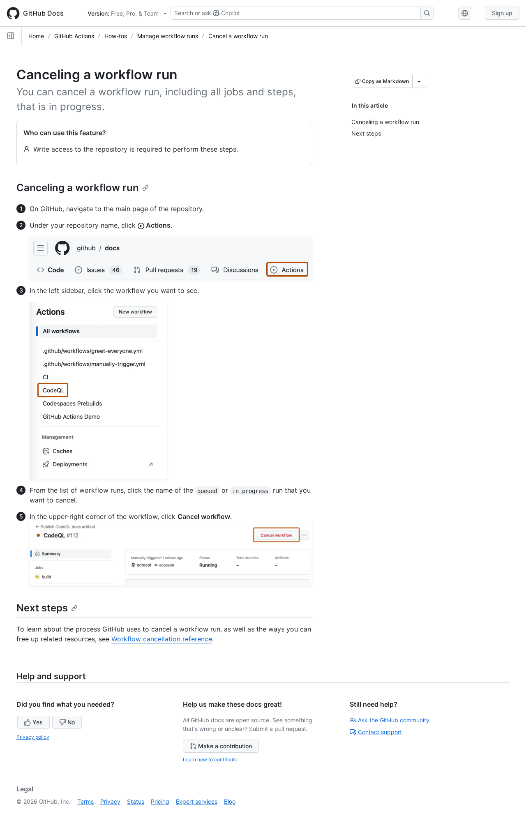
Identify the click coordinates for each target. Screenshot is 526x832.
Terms (85, 801)
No (71, 722)
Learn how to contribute (210, 759)
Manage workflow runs (167, 35)
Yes (37, 722)
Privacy (110, 801)
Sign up (502, 12)
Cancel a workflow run (238, 35)
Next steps (42, 608)
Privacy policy (32, 737)
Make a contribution (225, 745)
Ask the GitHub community (393, 720)
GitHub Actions (74, 35)
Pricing (160, 801)
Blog (230, 801)
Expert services (196, 801)
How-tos (115, 35)
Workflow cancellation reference (161, 639)
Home (36, 35)
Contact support (380, 731)
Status (135, 801)
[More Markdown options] (419, 81)
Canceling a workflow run (77, 188)
